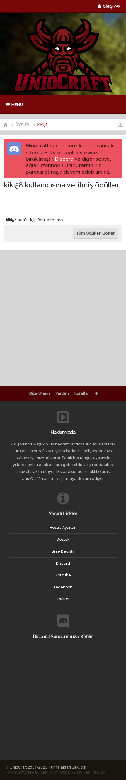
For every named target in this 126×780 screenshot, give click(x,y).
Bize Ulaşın (39, 393)
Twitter (63, 599)
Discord (64, 159)
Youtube (63, 575)
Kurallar (81, 393)
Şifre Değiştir (63, 551)
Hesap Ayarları (63, 527)
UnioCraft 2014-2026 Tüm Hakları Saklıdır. (48, 767)
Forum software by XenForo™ (55, 772)
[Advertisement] (65, 201)
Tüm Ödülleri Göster (95, 233)
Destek (63, 539)
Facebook (63, 587)
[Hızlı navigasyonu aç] (120, 124)
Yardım (62, 393)
